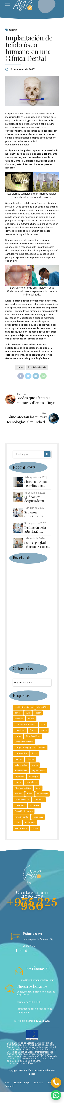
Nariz (38, 788)
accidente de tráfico (24, 707)
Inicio (7, 1082)
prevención (20, 805)
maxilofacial (31, 782)
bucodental (20, 730)
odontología (42, 793)
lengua (18, 782)
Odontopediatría (22, 799)
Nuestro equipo (22, 1082)
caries (44, 730)
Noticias (38, 1082)
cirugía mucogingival (25, 747)
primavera (34, 805)
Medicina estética (23, 788)
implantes (19, 776)
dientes (30, 759)
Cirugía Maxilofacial (37, 367)
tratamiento (30, 822)
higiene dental (38, 770)
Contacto (9, 1086)
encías (35, 765)
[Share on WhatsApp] (43, 376)
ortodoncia (39, 799)
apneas (18, 713)
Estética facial (21, 770)
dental (34, 753)
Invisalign (33, 776)
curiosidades (21, 753)
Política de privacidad (37, 1070)
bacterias (19, 718)
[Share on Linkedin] (36, 376)
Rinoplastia (38, 817)
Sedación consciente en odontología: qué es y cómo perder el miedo (37, 514)
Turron (35, 828)
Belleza (31, 718)
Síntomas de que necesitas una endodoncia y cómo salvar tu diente (37, 484)
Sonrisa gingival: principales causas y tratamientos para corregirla (37, 545)
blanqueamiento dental (25, 724)
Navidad (19, 793)
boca (43, 724)
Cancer (33, 730)
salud (17, 822)
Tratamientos (21, 828)
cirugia (20, 367)
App (28, 713)
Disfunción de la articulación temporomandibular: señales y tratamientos (37, 529)
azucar (37, 713)
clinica (42, 747)
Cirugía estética (33, 736)
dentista (18, 759)
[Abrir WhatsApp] (56, 1095)
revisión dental (21, 817)
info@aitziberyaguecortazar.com (37, 980)
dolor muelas (21, 765)
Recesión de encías (24, 811)
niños (29, 793)
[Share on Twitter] (28, 376)
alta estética (42, 707)
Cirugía (13, 30)
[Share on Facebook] (20, 376)
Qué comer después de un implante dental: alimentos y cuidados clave (35, 499)
